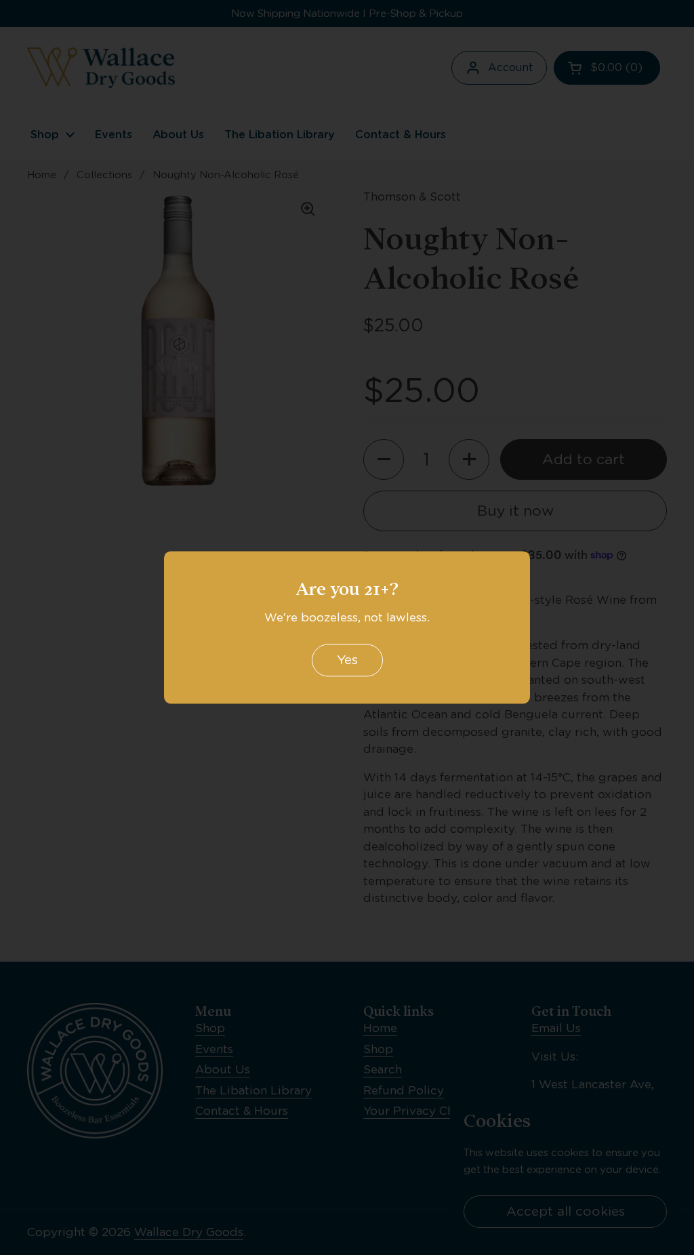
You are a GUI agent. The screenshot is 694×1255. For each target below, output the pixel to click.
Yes (347, 660)
